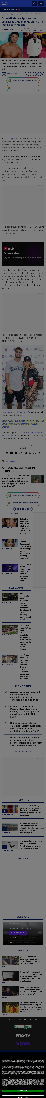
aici (16, 1071)
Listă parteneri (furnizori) (7, 1087)
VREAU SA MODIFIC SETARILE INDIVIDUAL (23, 1094)
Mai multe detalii (16, 1063)
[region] (23, 1075)
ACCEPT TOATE (23, 1091)
